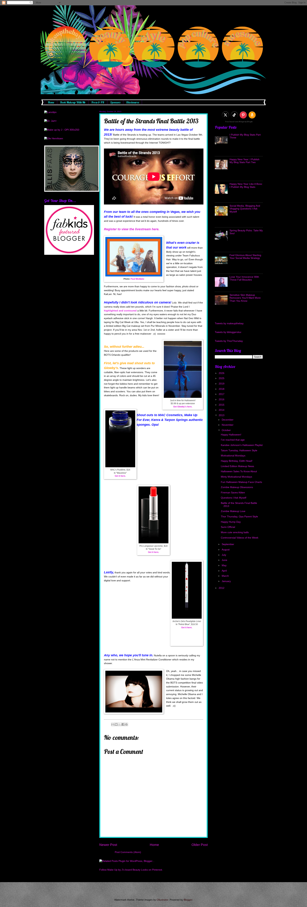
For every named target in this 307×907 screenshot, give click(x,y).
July (224, 555)
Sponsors (115, 102)
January (226, 581)
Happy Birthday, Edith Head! (236, 461)
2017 (222, 394)
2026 (222, 373)
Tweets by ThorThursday (229, 341)
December (228, 419)
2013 (222, 415)
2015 (222, 404)
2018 (222, 389)
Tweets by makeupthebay (229, 323)
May (224, 565)
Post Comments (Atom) (128, 852)
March (226, 576)
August (226, 549)
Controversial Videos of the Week (239, 537)
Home (51, 102)
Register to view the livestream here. (131, 229)
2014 (222, 410)
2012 (222, 588)
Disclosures (132, 102)
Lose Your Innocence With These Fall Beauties (244, 278)
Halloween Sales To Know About (239, 471)
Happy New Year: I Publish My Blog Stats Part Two (244, 161)
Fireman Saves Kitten (233, 492)
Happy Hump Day (231, 522)
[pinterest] (243, 115)
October (226, 430)
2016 (222, 399)
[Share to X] (119, 724)
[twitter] (225, 115)
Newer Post (108, 845)
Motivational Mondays (233, 455)
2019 (222, 383)
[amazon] (252, 115)
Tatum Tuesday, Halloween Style (239, 450)
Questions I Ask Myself (233, 497)
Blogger (188, 899)
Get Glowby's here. (182, 407)
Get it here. (120, 476)
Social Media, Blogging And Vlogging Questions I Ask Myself (245, 208)
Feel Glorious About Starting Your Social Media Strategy (245, 257)
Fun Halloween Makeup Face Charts (241, 482)
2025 (222, 378)
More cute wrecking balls (235, 532)
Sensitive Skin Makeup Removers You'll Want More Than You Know (245, 298)
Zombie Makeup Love (233, 511)
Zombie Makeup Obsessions (237, 487)
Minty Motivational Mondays (236, 476)
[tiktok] (234, 115)
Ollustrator (162, 899)
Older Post (200, 845)
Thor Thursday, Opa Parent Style (239, 516)
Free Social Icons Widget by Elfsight (238, 122)
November (228, 425)
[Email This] (113, 724)
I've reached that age (233, 439)
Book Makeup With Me (72, 102)
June (225, 560)
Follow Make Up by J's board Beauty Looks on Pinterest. (131, 869)
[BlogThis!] (116, 724)
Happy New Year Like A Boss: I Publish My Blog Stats (246, 185)
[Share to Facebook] (123, 724)
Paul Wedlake (137, 279)
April (224, 570)
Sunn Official (228, 527)
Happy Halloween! (231, 434)
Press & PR (97, 102)
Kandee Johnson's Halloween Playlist (242, 445)
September (228, 544)
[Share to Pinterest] (126, 724)
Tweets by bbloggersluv (228, 332)
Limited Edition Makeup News (237, 466)
